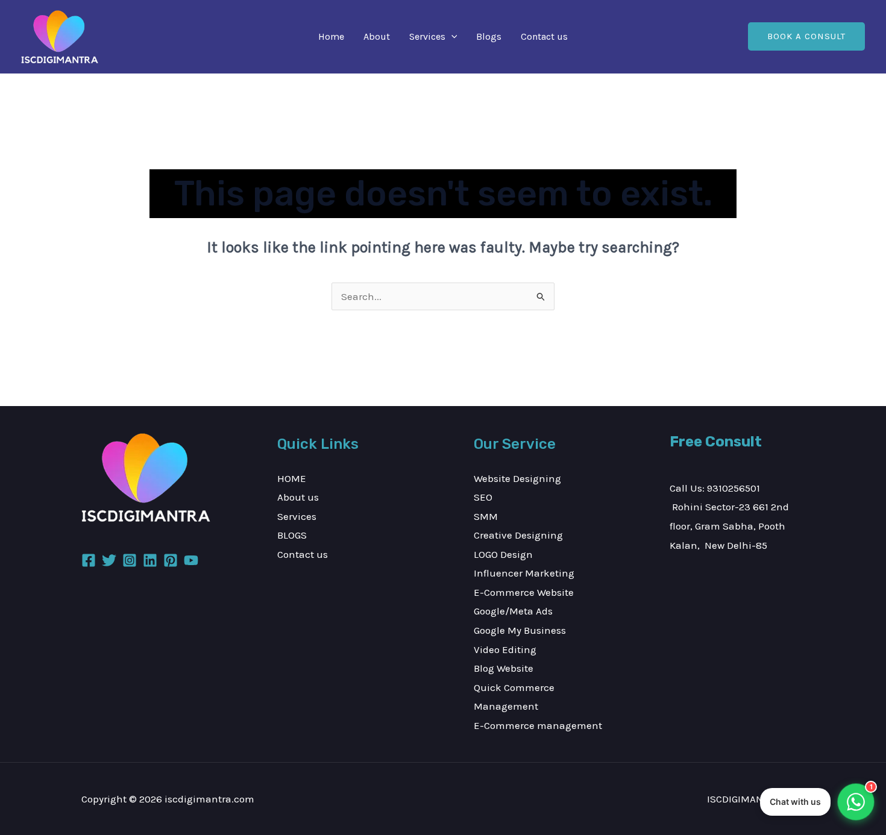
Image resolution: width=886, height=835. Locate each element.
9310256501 (733, 488)
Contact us (544, 36)
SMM (486, 516)
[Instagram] (129, 560)
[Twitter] (109, 560)
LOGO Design (503, 554)
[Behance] (170, 560)
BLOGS (292, 535)
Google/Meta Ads (513, 611)
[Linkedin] (150, 560)
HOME (291, 478)
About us (298, 497)
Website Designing (517, 478)
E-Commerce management (538, 725)
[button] (451, 37)
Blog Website (503, 668)
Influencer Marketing (524, 573)
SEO (483, 497)
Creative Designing (518, 535)
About (376, 36)
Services (427, 36)
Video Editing (505, 649)
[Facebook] (88, 560)
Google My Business (520, 630)
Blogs (488, 36)
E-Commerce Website (524, 592)
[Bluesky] (191, 560)
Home (331, 36)
